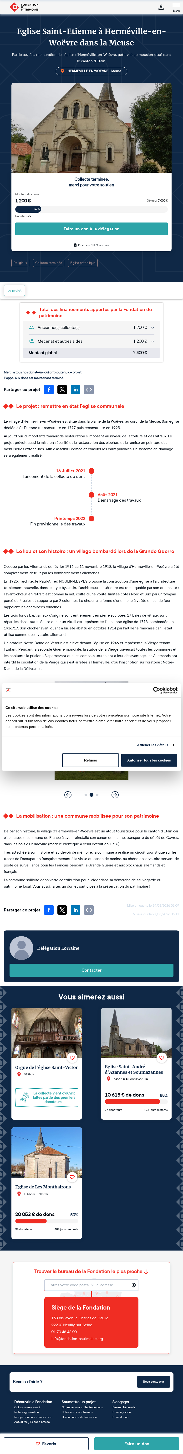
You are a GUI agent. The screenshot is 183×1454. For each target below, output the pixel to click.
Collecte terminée (48, 263)
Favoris (49, 1444)
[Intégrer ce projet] (89, 389)
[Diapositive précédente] (67, 794)
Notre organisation (26, 1412)
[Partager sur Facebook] (49, 389)
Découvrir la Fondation (33, 1402)
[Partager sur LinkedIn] (75, 389)
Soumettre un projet (79, 1402)
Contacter (91, 970)
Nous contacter (153, 1382)
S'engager (120, 1402)
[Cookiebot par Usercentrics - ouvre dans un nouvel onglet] (157, 690)
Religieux (20, 263)
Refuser (90, 760)
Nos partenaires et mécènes (32, 1417)
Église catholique (83, 263)
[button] (86, 795)
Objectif (157, 200)
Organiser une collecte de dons (82, 1407)
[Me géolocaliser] (133, 1285)
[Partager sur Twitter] (62, 389)
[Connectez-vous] (161, 7)
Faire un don (136, 1444)
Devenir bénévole (123, 1407)
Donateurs (23, 216)
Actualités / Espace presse (32, 1422)
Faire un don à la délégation (92, 229)
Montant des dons (27, 194)
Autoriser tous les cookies (149, 760)
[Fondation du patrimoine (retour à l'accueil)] (24, 7)
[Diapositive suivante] (115, 794)
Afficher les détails (152, 745)
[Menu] (176, 5)
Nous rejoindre (122, 1412)
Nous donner (120, 1417)
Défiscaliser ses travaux (77, 1412)
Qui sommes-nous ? (27, 1407)
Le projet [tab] (14, 290)
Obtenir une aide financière (80, 1417)
